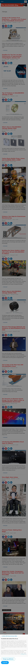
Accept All (5, 662)
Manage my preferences (8, 659)
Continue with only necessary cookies (9, 636)
